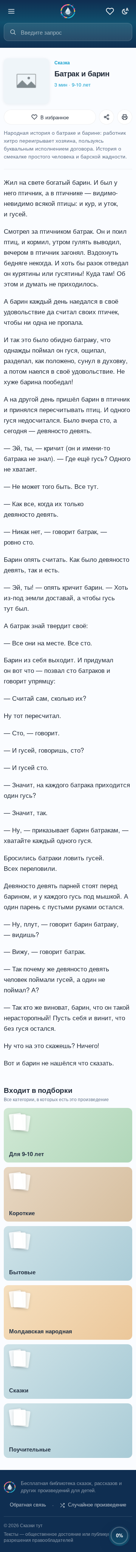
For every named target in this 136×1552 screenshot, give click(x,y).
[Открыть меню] (11, 11)
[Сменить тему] (124, 11)
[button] (93, 1505)
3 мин (60, 84)
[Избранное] (109, 11)
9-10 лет (81, 84)
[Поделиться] (106, 117)
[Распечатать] (124, 117)
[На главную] (68, 11)
